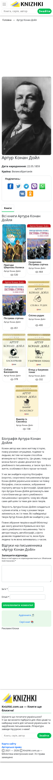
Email (5, 596)
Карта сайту (9, 743)
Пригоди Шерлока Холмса (14, 266)
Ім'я (5, 589)
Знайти (44, 11)
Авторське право (12, 747)
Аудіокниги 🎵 (26, 615)
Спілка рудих (36, 315)
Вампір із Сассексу (21, 420)
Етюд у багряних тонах (38, 371)
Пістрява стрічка (13, 318)
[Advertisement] (26, 50)
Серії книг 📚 (27, 621)
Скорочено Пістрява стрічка (38, 263)
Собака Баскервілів (11, 370)
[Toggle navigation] (4, 4)
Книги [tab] (8, 208)
